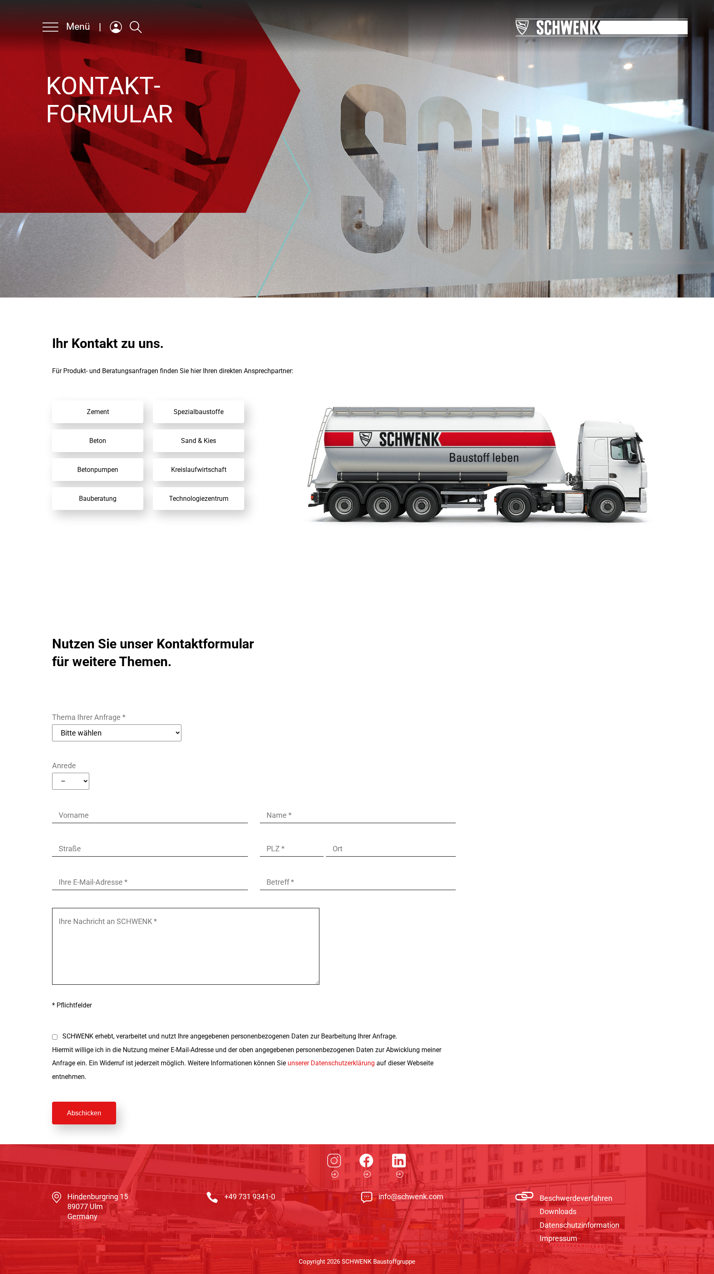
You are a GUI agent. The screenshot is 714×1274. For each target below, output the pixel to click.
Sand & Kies (198, 441)
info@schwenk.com (410, 1196)
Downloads (558, 1211)
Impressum (558, 1238)
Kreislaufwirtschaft (198, 470)
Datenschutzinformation (579, 1225)
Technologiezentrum (198, 498)
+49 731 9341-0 (249, 1196)
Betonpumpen (97, 470)
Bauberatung (98, 498)
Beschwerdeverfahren (576, 1198)
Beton (97, 441)
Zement (98, 412)
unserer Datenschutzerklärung (331, 1063)
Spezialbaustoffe (199, 412)
